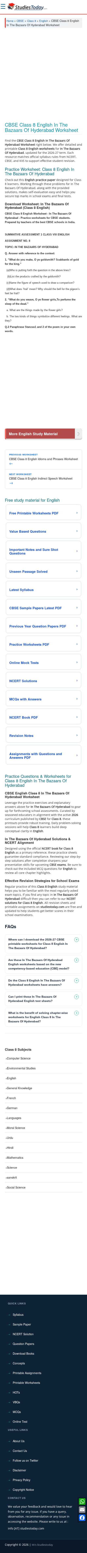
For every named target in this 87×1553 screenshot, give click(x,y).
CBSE (20, 21)
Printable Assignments (27, 1373)
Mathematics (15, 1157)
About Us (18, 1441)
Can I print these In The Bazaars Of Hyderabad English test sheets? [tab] (32, 999)
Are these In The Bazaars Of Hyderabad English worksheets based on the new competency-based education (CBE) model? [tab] (38, 964)
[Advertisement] (43, 76)
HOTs (16, 1392)
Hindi (10, 1148)
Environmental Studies (21, 1068)
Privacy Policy (21, 1480)
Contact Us (20, 1451)
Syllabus (18, 1315)
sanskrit (12, 1177)
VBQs (16, 1402)
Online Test (20, 1421)
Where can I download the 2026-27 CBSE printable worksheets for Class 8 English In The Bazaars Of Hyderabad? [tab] (38, 944)
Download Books (23, 1353)
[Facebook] (82, 1518)
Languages (14, 1118)
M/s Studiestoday (42, 1545)
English (43, 21)
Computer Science (19, 1058)
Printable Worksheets (26, 1383)
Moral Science (16, 1128)
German (12, 1108)
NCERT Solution (23, 1334)
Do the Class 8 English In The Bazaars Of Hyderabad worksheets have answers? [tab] (36, 982)
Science (12, 1167)
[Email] (82, 1510)
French (11, 1098)
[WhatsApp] (82, 1501)
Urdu (10, 1138)
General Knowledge (19, 1088)
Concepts (19, 1363)
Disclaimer (19, 1470)
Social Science (16, 1187)
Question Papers (23, 1344)
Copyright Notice (23, 1490)
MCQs (17, 1412)
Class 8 (31, 21)
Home (9, 21)
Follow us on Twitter (25, 1460)
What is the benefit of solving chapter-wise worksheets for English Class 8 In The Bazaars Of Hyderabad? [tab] (38, 1017)
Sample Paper (22, 1324)
